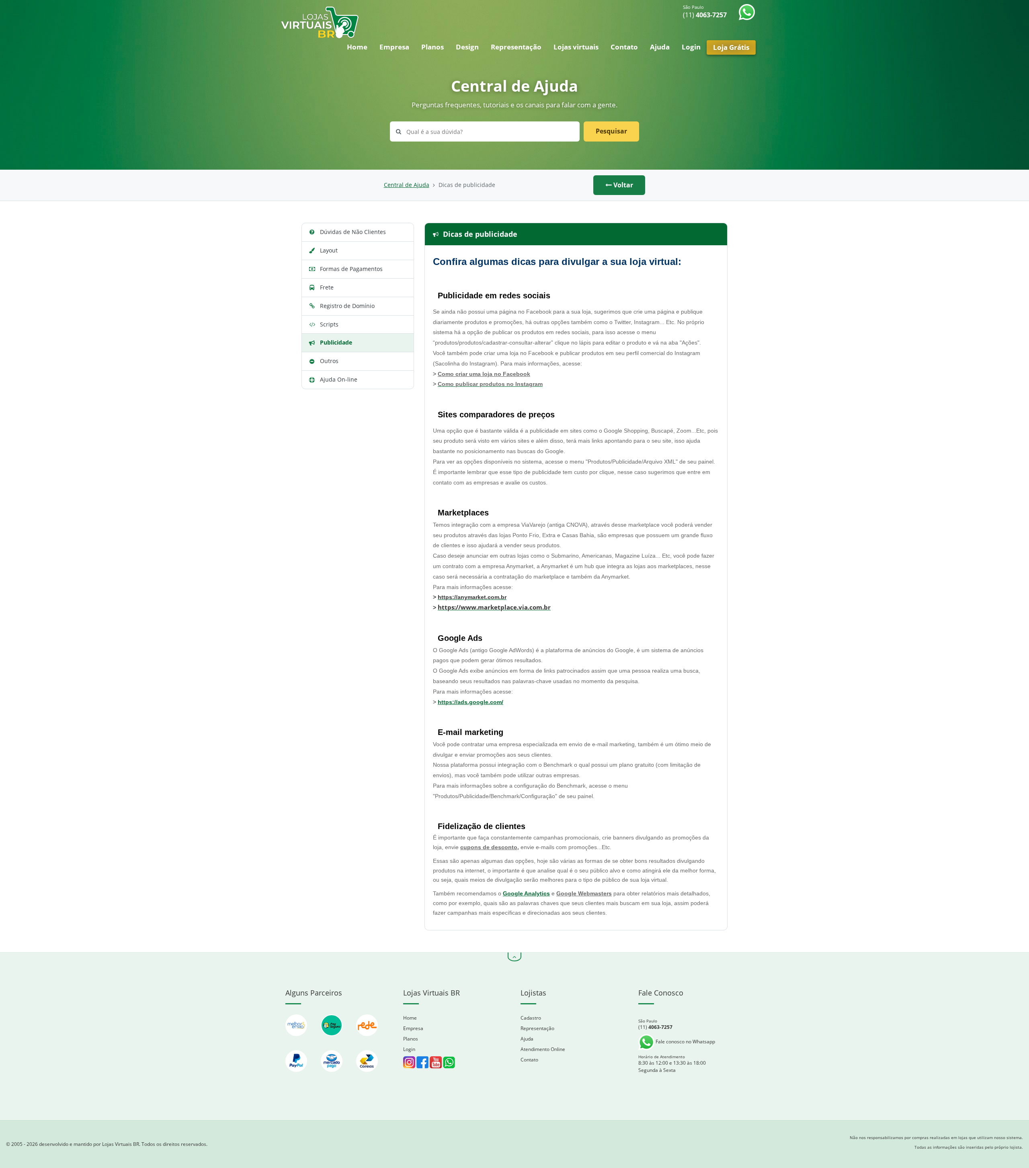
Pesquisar (611, 131)
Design (467, 46)
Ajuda (660, 46)
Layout (329, 250)
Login (691, 46)
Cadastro (531, 1017)
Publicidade (336, 342)
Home (357, 46)
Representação (516, 46)
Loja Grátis (731, 47)
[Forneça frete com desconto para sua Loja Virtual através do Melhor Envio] (297, 1040)
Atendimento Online (543, 1049)
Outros (329, 361)
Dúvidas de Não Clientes (353, 232)
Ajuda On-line (338, 379)
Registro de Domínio (347, 306)
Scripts (329, 324)
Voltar (622, 185)
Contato (624, 46)
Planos (432, 46)
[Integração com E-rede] (367, 1040)
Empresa (394, 46)
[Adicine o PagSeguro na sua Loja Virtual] (332, 1040)
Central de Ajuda (406, 185)
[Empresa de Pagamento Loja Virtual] (297, 1076)
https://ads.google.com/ (470, 702)
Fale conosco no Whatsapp (684, 1041)
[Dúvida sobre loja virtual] (449, 1062)
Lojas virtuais (576, 46)
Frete (327, 287)
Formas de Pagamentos (351, 269)
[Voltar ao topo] (514, 956)
